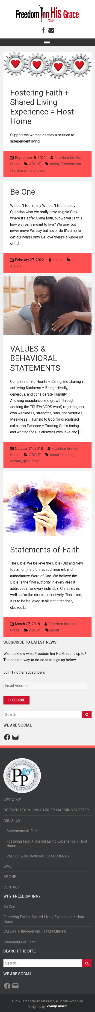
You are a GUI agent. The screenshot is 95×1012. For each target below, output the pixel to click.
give (26, 461)
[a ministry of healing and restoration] (47, 13)
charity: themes (57, 1007)
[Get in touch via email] (51, 30)
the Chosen (36, 170)
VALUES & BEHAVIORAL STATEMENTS (35, 358)
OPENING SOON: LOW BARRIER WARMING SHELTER (46, 810)
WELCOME (12, 800)
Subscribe (17, 700)
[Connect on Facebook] (43, 30)
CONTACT (11, 887)
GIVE (7, 866)
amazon (67, 455)
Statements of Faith (45, 549)
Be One (22, 192)
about (54, 164)
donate (15, 461)
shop (35, 461)
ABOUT (35, 164)
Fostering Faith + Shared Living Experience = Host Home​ (42, 107)
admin (57, 260)
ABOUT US (12, 820)
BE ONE (9, 877)
